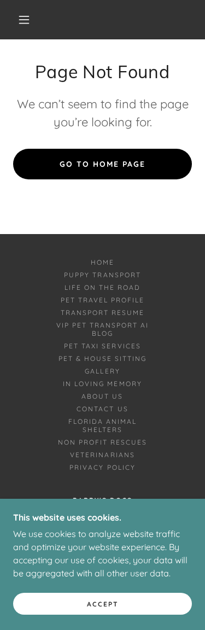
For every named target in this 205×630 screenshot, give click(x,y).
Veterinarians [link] (102, 455)
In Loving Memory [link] (102, 384)
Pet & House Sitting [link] (102, 358)
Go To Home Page (102, 164)
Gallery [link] (102, 371)
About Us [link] (102, 396)
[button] (24, 20)
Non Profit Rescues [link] (102, 442)
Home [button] (102, 262)
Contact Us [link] (102, 409)
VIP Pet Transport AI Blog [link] (102, 329)
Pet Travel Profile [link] (102, 300)
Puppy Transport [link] (102, 275)
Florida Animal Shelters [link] (102, 425)
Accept (103, 604)
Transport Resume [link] (102, 312)
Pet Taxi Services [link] (102, 346)
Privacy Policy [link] (102, 467)
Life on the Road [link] (102, 287)
